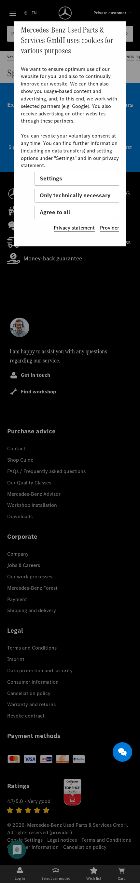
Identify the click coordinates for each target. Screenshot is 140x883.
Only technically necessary (75, 195)
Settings (51, 178)
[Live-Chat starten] (122, 752)
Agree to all (55, 212)
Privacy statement (74, 227)
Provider (109, 227)
